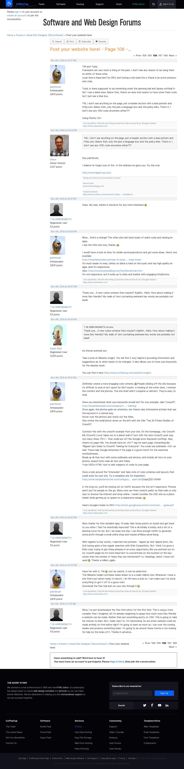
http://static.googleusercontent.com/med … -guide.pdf (144, 505)
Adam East (56, 348)
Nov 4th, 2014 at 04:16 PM (63, 319)
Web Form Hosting (83, 743)
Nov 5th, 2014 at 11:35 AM (63, 604)
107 (160, 55)
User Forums (115, 743)
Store (119, 4)
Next (171, 55)
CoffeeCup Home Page (39, 758)
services (63, 691)
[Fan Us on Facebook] (152, 705)
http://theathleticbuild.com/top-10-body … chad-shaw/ (111, 259)
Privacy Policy (102, 764)
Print (71, 41)
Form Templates (151, 737)
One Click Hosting (83, 732)
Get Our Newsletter (15, 737)
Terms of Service (118, 764)
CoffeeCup (11, 721)
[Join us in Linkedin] (167, 705)
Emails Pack (45, 726)
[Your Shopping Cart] (154, 4)
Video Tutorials (116, 732)
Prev (138, 55)
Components (150, 743)
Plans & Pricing (82, 748)
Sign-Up (164, 693)
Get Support (92, 758)
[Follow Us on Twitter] (144, 705)
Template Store (152, 721)
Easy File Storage (83, 737)
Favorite (101, 41)
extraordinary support (72, 694)
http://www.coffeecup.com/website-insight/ (127, 372)
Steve (53, 159)
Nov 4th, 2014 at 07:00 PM (64, 565)
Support (100, 4)
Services (79, 721)
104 (144, 55)
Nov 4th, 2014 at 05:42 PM (64, 517)
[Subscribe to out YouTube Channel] (159, 705)
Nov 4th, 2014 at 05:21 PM (63, 378)
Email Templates (151, 732)
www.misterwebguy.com (93, 186)
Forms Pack (45, 732)
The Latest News (14, 732)
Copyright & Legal (108, 758)
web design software (43, 691)
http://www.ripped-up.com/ (96, 172)
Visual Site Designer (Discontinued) (45, 35)
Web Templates (151, 726)
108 (166, 55)
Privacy (122, 758)
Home (10, 35)
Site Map (132, 758)
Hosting (80, 4)
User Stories (115, 748)
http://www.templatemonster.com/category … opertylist (112, 479)
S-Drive (78, 726)
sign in (18, 11)
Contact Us (11, 743)
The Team (11, 726)
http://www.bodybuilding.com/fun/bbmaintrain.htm (115, 270)
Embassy (113, 737)
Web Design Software (75, 758)
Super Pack (45, 737)
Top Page (22, 758)
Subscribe (85, 41)
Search (58, 41)
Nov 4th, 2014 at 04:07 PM (64, 287)
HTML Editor (138, 4)
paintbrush (55, 86)
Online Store (57, 758)
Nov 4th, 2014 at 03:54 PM (64, 231)
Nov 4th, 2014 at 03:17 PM (63, 60)
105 (150, 55)
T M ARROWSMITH (60, 219)
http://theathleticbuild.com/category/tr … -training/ (109, 405)
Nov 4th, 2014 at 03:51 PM (63, 199)
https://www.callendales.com (95, 126)
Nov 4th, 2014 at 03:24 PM (64, 130)
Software (60, 4)
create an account (17, 15)
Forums (20, 35)
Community (115, 721)
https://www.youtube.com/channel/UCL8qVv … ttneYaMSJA (108, 194)
